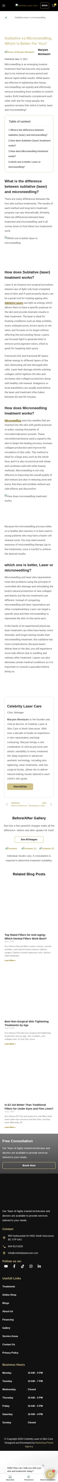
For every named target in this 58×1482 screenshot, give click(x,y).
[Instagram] (31, 1266)
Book (45, 5)
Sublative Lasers (14, 302)
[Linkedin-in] (39, 1266)
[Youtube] (6, 1266)
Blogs (5, 1303)
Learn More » (10, 960)
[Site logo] (26, 5)
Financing (8, 1319)
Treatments (8, 1286)
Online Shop (9, 1295)
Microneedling (13, 420)
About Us (7, 1311)
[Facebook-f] (14, 1266)
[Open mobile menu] (4, 6)
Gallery (6, 1328)
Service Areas (10, 1336)
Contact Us (8, 1344)
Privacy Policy (10, 1353)
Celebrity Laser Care (24, 706)
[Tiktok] (22, 1266)
